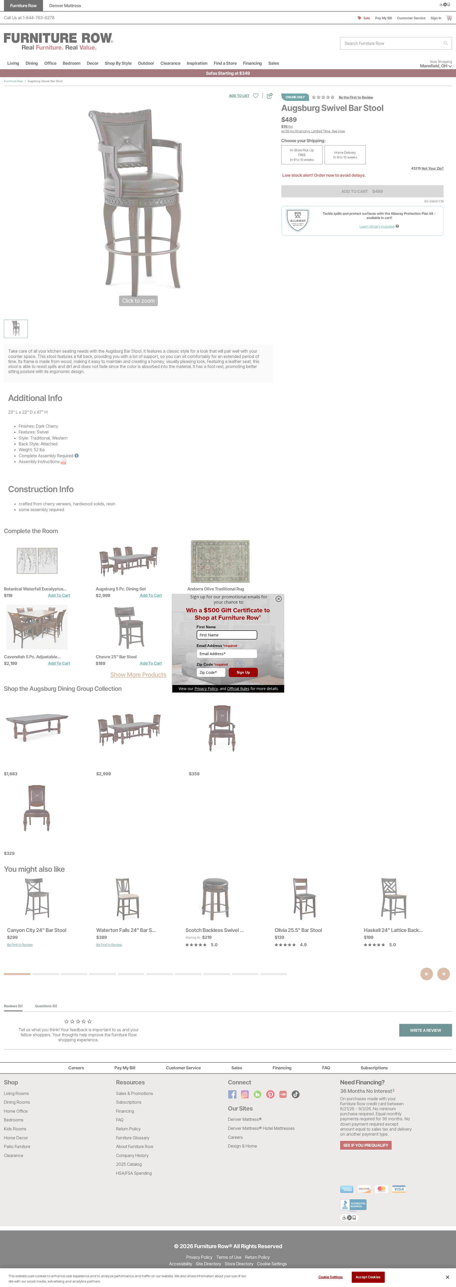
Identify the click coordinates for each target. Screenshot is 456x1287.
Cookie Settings (331, 1277)
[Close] (447, 1277)
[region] (228, 1277)
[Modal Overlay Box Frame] (228, 643)
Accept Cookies (368, 1277)
